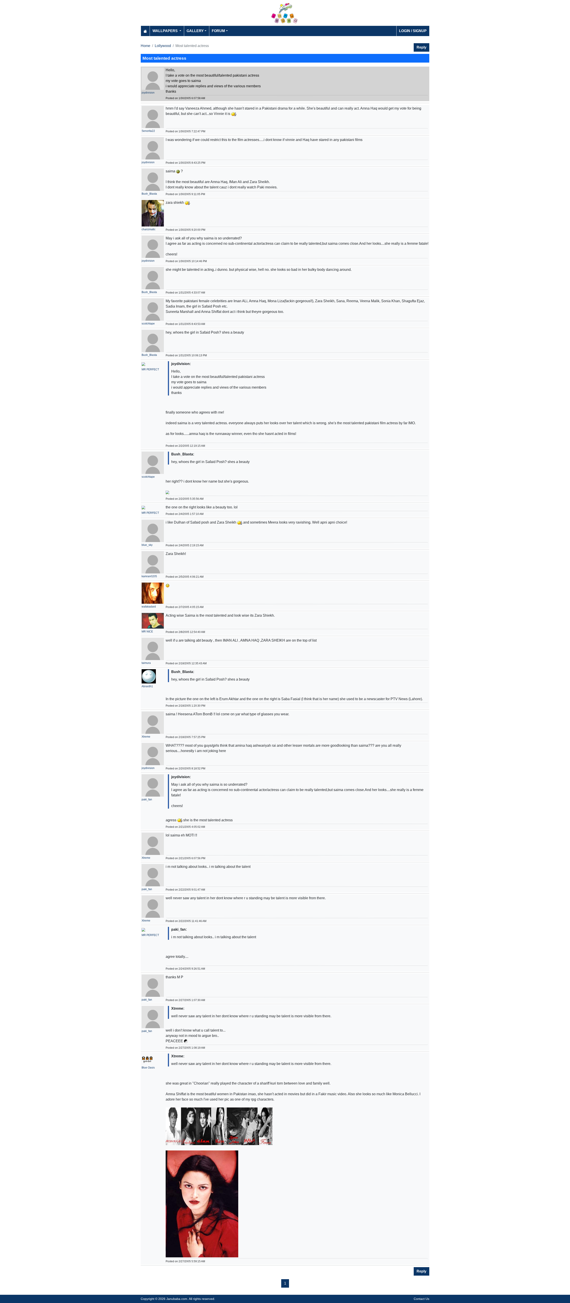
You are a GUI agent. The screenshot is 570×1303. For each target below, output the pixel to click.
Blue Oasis (148, 1067)
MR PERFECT (150, 369)
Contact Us (421, 1299)
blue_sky (147, 544)
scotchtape (148, 323)
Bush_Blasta (149, 193)
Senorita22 (148, 131)
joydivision (148, 92)
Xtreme (146, 736)
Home (145, 46)
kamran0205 (149, 576)
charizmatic (148, 229)
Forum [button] (218, 31)
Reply (421, 47)
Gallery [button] (195, 31)
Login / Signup (413, 31)
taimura (146, 663)
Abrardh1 (147, 686)
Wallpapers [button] (166, 31)
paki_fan (147, 799)
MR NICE (147, 631)
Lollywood (163, 46)
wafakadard (149, 606)
